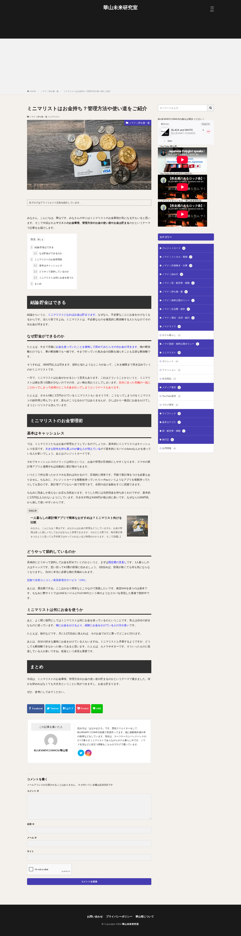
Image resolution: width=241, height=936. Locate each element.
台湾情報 (169, 448)
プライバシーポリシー (122, 20)
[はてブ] (68, 708)
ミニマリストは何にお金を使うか (54, 277)
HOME (33, 91)
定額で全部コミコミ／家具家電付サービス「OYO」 (57, 580)
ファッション (171, 369)
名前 (30, 824)
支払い (122, 27)
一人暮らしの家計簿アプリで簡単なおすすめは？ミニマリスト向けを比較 (76, 520)
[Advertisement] (120, 65)
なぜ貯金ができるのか (48, 253)
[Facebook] (35, 708)
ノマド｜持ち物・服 (50, 91)
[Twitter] (52, 708)
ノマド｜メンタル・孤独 (177, 256)
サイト (30, 851)
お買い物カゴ (122, 15)
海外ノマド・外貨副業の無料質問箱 (122, 29)
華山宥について (122, 31)
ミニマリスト (54, 116)
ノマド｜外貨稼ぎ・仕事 (177, 265)
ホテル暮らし (171, 335)
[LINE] (97, 708)
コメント (33, 791)
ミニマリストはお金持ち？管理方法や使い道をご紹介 (87, 91)
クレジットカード (173, 248)
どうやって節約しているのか (51, 271)
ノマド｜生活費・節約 (175, 309)
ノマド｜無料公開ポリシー (177, 300)
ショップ (122, 18)
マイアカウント (122, 22)
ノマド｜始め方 (172, 274)
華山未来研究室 (120, 7)
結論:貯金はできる (42, 247)
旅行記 (167, 439)
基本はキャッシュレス (48, 265)
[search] (210, 108)
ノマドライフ (171, 326)
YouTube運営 (171, 396)
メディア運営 (171, 387)
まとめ (36, 283)
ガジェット (170, 361)
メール (32, 838)
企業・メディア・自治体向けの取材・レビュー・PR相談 (122, 24)
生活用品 (169, 378)
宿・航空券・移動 (173, 430)
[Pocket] (83, 708)
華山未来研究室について (122, 34)
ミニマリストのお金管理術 (46, 259)
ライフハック (171, 413)
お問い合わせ (122, 13)
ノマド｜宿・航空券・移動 (178, 282)
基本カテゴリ (171, 422)
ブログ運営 (170, 404)
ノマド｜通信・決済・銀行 (178, 317)
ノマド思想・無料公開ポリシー (180, 343)
